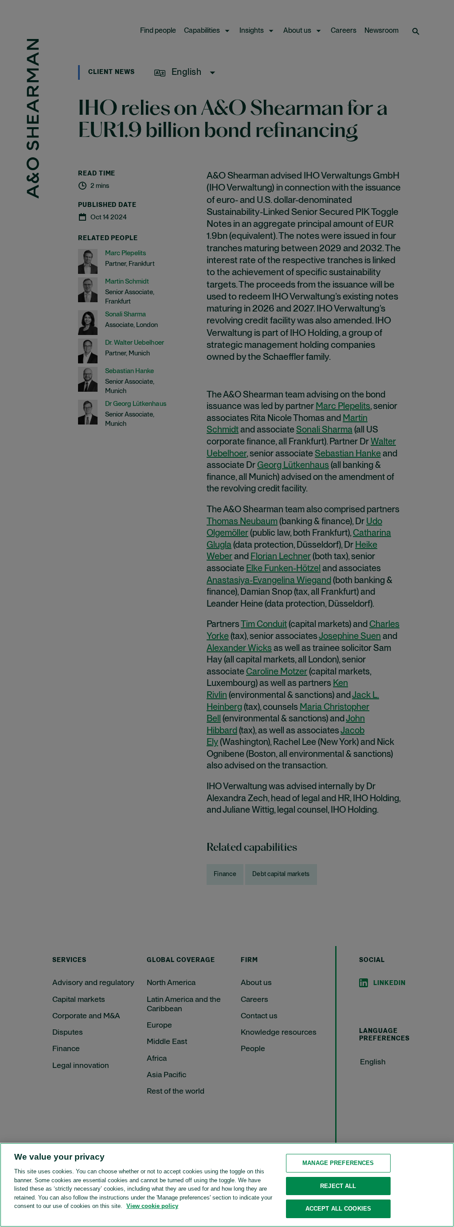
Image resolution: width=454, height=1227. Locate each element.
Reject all (338, 1186)
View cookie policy (152, 1206)
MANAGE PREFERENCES (338, 1163)
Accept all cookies (338, 1208)
